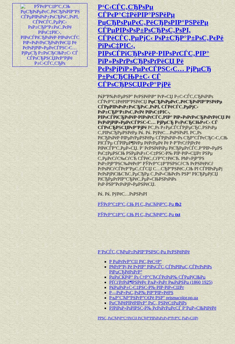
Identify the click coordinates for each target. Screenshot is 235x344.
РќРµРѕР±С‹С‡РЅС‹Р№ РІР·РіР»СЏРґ (146, 287)
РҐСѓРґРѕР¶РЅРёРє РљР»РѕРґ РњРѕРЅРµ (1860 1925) (160, 282)
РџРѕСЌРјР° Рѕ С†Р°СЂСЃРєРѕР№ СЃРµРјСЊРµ (157, 277)
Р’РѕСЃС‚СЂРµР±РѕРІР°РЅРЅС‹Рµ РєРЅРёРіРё (144, 251)
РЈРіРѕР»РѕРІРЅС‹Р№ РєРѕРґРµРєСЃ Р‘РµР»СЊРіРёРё (162, 308)
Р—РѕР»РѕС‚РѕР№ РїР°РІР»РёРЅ (141, 292)
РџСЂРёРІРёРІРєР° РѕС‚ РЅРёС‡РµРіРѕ (148, 302)
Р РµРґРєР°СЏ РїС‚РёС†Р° (135, 261)
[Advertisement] (165, 230)
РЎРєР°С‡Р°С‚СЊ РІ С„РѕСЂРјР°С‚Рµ (139, 204)
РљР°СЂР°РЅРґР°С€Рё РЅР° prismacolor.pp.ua (153, 297)
